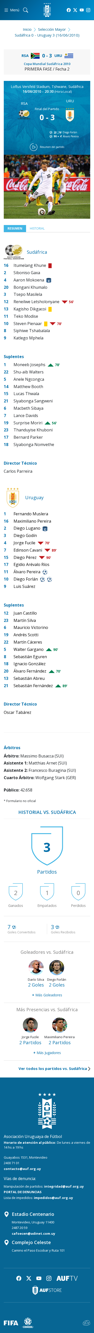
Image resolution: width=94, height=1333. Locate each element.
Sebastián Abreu (29, 678)
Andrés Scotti (26, 635)
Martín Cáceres (28, 642)
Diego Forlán (70, 132)
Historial (37, 228)
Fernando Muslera (31, 514)
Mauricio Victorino (31, 627)
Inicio (27, 29)
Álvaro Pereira (71, 136)
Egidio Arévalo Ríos (31, 564)
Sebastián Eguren (30, 656)
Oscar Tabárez (17, 712)
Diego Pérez (25, 557)
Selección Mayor (52, 29)
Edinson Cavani (28, 550)
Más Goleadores (47, 995)
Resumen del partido (52, 147)
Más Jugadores (47, 1052)
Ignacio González (30, 663)
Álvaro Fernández (30, 671)
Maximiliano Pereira (32, 521)
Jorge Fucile (24, 543)
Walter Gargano (29, 649)
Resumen (15, 228)
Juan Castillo (25, 613)
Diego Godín (25, 535)
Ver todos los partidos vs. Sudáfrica (53, 1068)
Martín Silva (25, 620)
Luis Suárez (24, 586)
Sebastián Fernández (33, 685)
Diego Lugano (27, 528)
